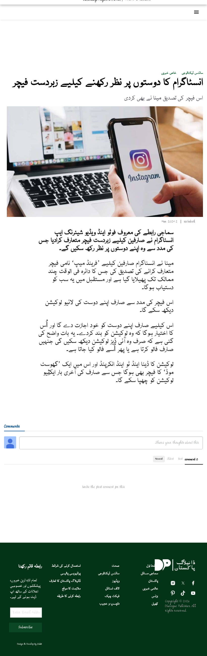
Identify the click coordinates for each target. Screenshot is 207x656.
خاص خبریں (168, 73)
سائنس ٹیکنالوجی (192, 73)
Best (180, 459)
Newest (159, 459)
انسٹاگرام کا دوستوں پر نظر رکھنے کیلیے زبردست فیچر (108, 83)
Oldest (170, 459)
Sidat (39, 644)
